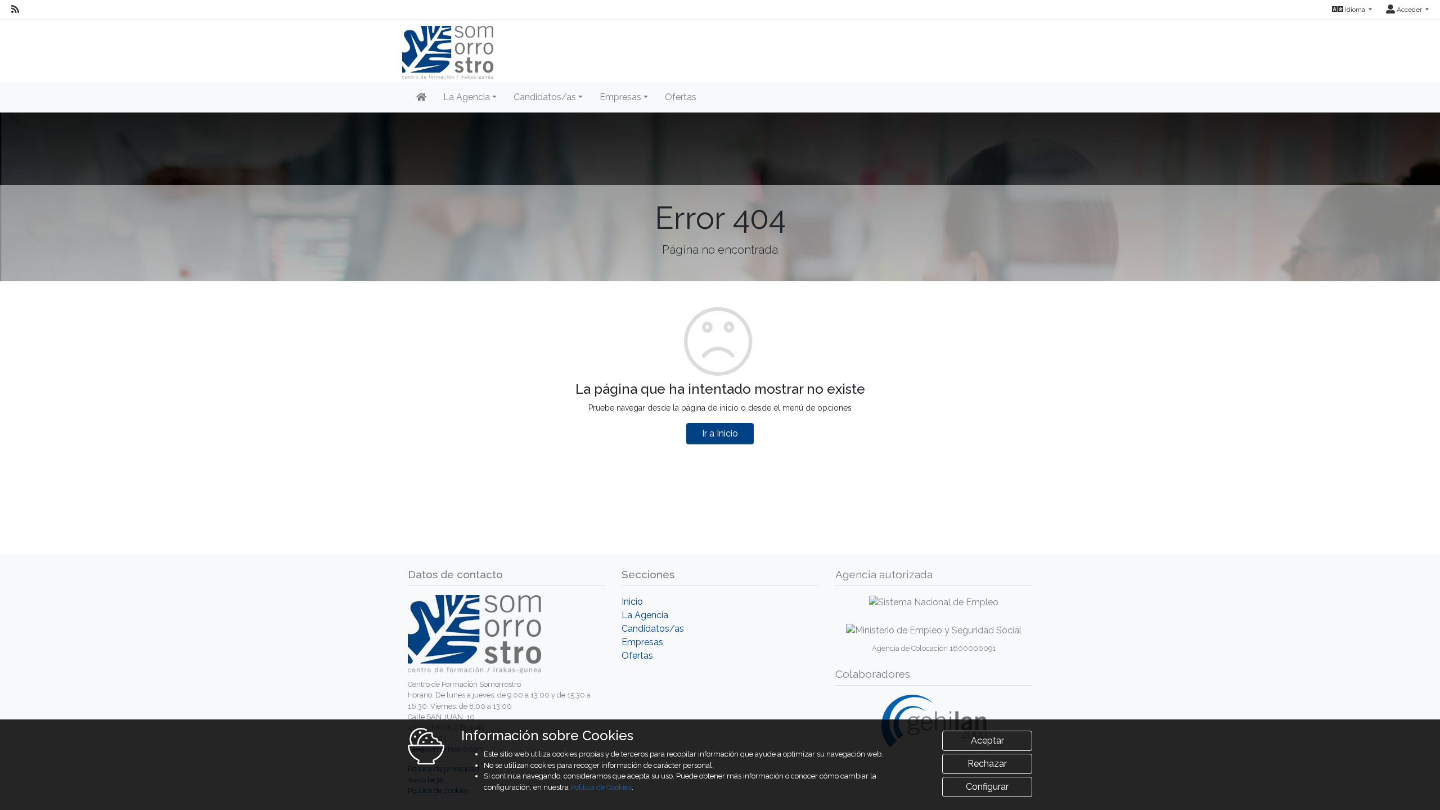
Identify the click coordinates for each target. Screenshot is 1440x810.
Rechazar (987, 763)
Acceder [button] (1409, 10)
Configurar (987, 786)
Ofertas (680, 97)
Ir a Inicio (720, 433)
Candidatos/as (653, 628)
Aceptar (987, 740)
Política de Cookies (601, 787)
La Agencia (645, 615)
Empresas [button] (620, 97)
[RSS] (15, 10)
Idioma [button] (1355, 10)
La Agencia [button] (466, 97)
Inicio (632, 601)
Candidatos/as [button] (545, 97)
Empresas (642, 642)
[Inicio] (421, 97)
